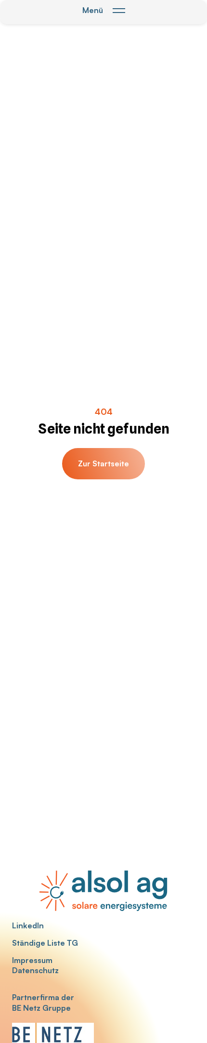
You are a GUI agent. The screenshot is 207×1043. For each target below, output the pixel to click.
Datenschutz (35, 970)
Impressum (32, 960)
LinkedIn (28, 925)
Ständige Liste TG (45, 943)
